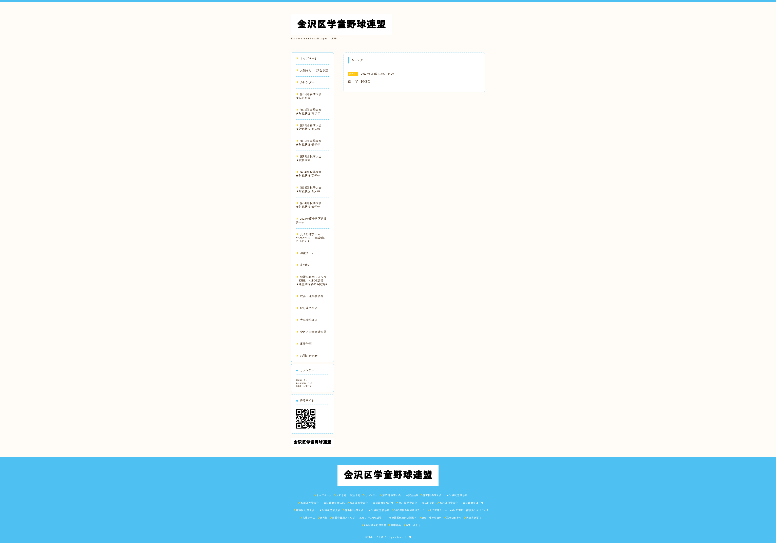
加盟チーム (307, 253)
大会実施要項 (309, 320)
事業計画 (306, 343)
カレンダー (307, 82)
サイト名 (378, 537)
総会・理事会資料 (312, 296)
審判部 (304, 265)
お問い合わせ (309, 355)
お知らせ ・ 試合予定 (314, 70)
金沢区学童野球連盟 (313, 331)
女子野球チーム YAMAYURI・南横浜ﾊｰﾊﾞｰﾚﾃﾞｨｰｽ (311, 238)
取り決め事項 (309, 308)
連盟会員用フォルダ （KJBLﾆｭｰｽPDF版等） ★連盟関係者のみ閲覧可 (314, 280)
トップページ (309, 58)
